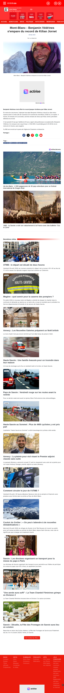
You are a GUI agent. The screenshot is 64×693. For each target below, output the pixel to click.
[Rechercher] (55, 3)
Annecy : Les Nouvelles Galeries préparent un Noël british (31, 330)
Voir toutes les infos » (32, 638)
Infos (22, 21)
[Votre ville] (48, 3)
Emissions (26, 661)
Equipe (5, 661)
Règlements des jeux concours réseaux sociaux (57, 665)
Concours (26, 663)
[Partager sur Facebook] (23, 136)
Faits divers (39, 21)
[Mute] (31, 9)
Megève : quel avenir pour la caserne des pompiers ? (28, 297)
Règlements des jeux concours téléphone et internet (57, 683)
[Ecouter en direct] (59, 3)
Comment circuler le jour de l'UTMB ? (21, 490)
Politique (29, 21)
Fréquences (6, 667)
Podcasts (36, 659)
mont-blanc (6, 143)
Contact (5, 659)
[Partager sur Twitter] (28, 136)
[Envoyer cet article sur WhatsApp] (36, 136)
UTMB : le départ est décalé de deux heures (24, 265)
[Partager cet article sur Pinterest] (32, 136)
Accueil (4, 21)
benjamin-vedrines (22, 143)
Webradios (50, 21)
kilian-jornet (13, 143)
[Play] (2, 14)
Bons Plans (13, 21)
